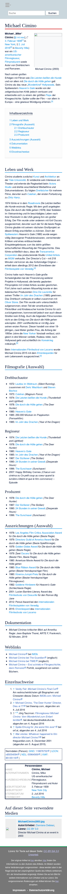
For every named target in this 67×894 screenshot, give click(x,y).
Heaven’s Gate (27, 88)
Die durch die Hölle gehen (37, 81)
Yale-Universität (17, 180)
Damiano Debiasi (45, 825)
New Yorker (29, 333)
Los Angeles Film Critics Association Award (38, 532)
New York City (39, 790)
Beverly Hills (21, 47)
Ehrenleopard (22, 608)
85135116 (11, 757)
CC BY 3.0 (32, 828)
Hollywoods (48, 84)
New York (10, 44)
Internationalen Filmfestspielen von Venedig (31, 603)
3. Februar (10, 40)
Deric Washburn (34, 387)
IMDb (35, 654)
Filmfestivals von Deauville (23, 595)
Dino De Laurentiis (42, 291)
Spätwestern (11, 234)
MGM (11, 258)
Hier (45, 860)
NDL (23, 754)
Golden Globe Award (26, 546)
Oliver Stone (11, 302)
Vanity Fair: (35, 688)
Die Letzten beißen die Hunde (45, 77)
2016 (7, 47)
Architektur (50, 176)
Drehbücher (42, 190)
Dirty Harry (14, 197)
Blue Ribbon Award (25, 567)
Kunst (36, 176)
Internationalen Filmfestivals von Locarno (29, 610)
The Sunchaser (23, 468)
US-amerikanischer (13, 52)
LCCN (54, 751)
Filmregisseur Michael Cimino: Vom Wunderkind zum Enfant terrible (36, 716)
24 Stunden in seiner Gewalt (30, 461)
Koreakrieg (47, 340)
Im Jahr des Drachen (31, 295)
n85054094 (11, 754)
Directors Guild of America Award (33, 539)
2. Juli (22, 44)
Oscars (25, 553)
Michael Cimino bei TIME (22, 661)
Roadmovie (34, 203)
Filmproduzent (12, 61)
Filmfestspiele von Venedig (19, 268)
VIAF (44, 754)
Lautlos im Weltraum (26, 383)
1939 (19, 40)
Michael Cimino (17, 654)
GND (31, 751)
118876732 (41, 751)
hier (32, 860)
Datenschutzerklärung (41, 890)
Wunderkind (34, 84)
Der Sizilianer (22, 458)
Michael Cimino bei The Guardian (26, 657)
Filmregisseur (12, 58)
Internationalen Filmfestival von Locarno (32, 349)
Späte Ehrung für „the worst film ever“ (35, 727)
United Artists (53, 255)
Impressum (19, 890)
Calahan (31, 194)
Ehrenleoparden (45, 353)
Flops (49, 95)
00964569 (33, 754)
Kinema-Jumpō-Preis (26, 574)
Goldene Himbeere (25, 584)
